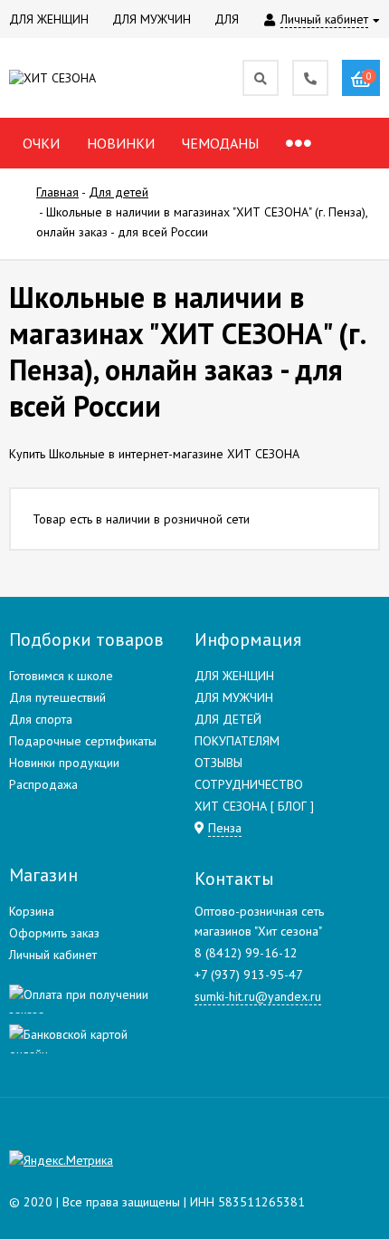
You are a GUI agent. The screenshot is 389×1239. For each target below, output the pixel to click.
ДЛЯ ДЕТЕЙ (227, 719)
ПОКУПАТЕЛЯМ (237, 741)
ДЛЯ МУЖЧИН (233, 697)
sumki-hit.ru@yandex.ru (257, 996)
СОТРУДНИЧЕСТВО (248, 784)
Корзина (31, 911)
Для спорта (40, 719)
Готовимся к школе (61, 676)
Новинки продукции (64, 762)
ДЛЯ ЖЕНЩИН (234, 676)
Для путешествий (57, 697)
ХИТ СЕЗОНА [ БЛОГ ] (254, 806)
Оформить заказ (54, 933)
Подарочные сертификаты (83, 741)
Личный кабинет (53, 954)
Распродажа (43, 784)
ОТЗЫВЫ (218, 762)
